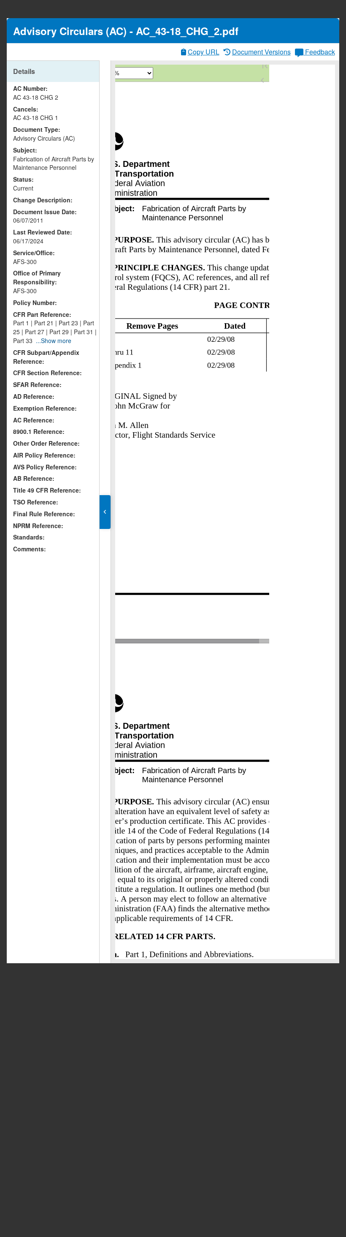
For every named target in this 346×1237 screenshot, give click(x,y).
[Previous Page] (262, 80)
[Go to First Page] (265, 65)
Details (24, 71)
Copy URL (203, 52)
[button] (105, 512)
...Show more (53, 340)
